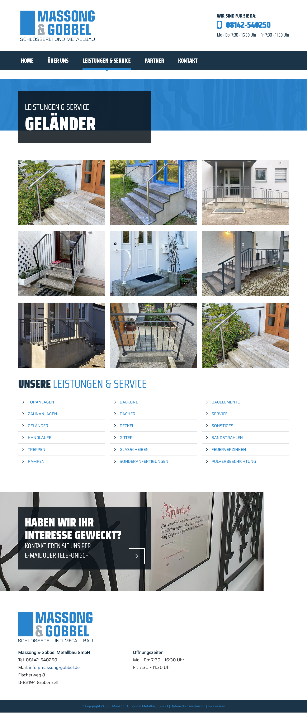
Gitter (126, 437)
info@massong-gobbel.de (54, 667)
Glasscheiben (134, 449)
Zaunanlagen (42, 414)
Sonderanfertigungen (144, 461)
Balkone (129, 402)
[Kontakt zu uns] (137, 556)
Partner (154, 60)
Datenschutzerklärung (188, 706)
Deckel (127, 425)
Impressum (216, 706)
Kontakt (188, 60)
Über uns (58, 60)
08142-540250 (248, 25)
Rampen (36, 461)
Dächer (127, 414)
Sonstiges (222, 425)
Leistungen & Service (106, 60)
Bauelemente (226, 402)
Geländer (38, 425)
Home (27, 60)
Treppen (36, 449)
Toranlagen (41, 402)
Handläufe (39, 437)
